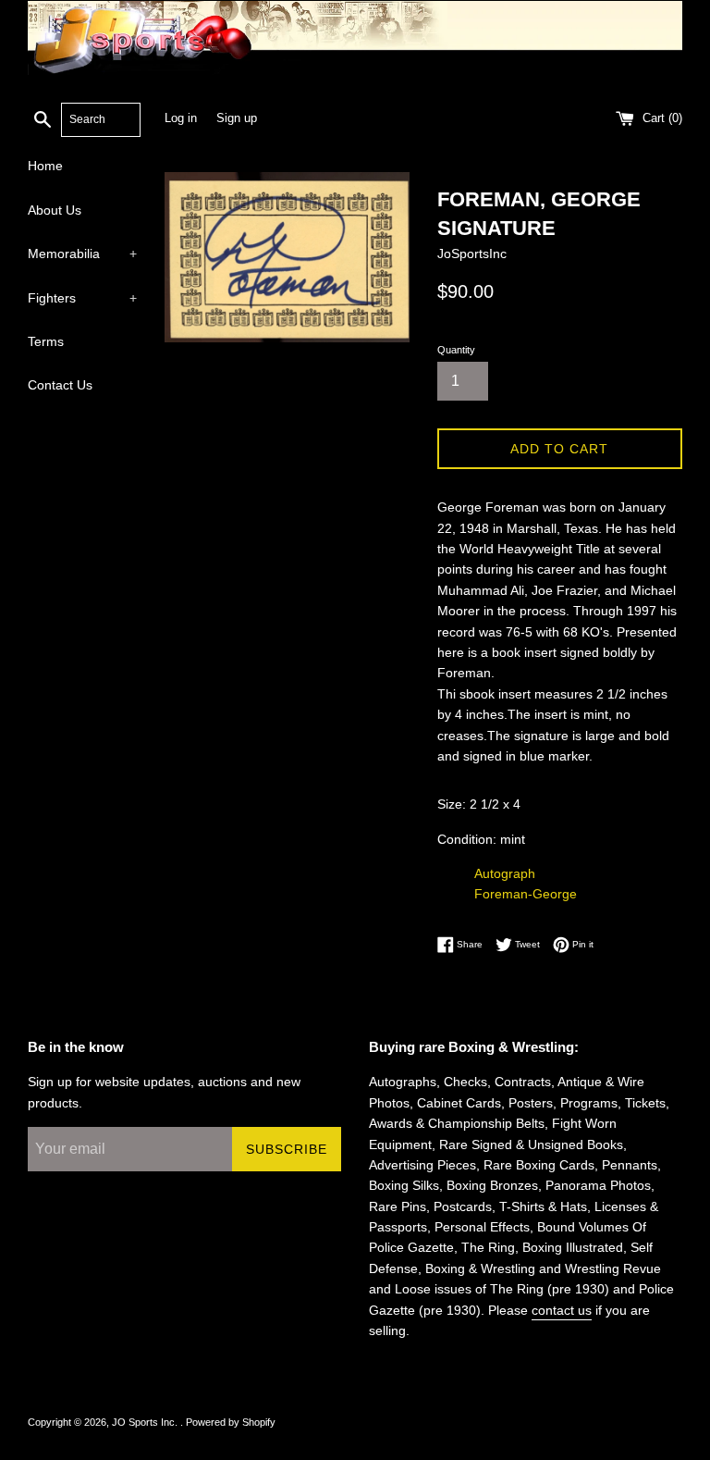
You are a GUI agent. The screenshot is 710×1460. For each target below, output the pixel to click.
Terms (46, 341)
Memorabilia (82, 253)
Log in (181, 118)
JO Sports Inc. (146, 1422)
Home (45, 165)
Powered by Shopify (230, 1422)
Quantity (456, 349)
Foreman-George (525, 893)
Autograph (504, 873)
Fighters (82, 298)
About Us (54, 210)
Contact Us (60, 384)
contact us (562, 1310)
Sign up (236, 118)
